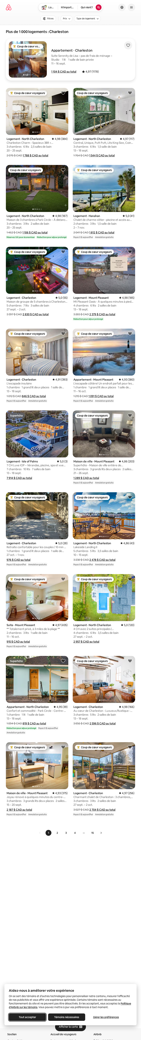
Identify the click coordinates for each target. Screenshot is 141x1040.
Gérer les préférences (106, 1017)
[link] (40, 833)
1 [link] (48, 833)
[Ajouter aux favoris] (128, 45)
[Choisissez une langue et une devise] (122, 7)
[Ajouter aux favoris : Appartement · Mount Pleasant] (130, 333)
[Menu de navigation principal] (131, 7)
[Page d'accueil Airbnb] (8, 7)
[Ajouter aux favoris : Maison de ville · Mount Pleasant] (130, 415)
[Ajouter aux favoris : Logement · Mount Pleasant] (130, 252)
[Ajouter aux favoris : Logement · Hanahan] (130, 170)
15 (92, 833)
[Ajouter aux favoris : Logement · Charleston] (63, 252)
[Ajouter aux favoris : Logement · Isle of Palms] (63, 415)
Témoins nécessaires (66, 1017)
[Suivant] (101, 833)
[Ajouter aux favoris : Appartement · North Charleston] (63, 661)
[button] (63, 71)
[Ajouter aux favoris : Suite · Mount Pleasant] (63, 579)
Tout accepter (27, 1017)
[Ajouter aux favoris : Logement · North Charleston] (63, 93)
